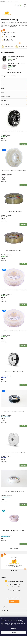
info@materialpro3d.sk (10, 36)
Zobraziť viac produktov (13, 72)
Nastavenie (13, 628)
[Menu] (25, 5)
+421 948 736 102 (8, 39)
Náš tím (12, 601)
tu (16, 625)
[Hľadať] (15, 5)
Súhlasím (13, 632)
